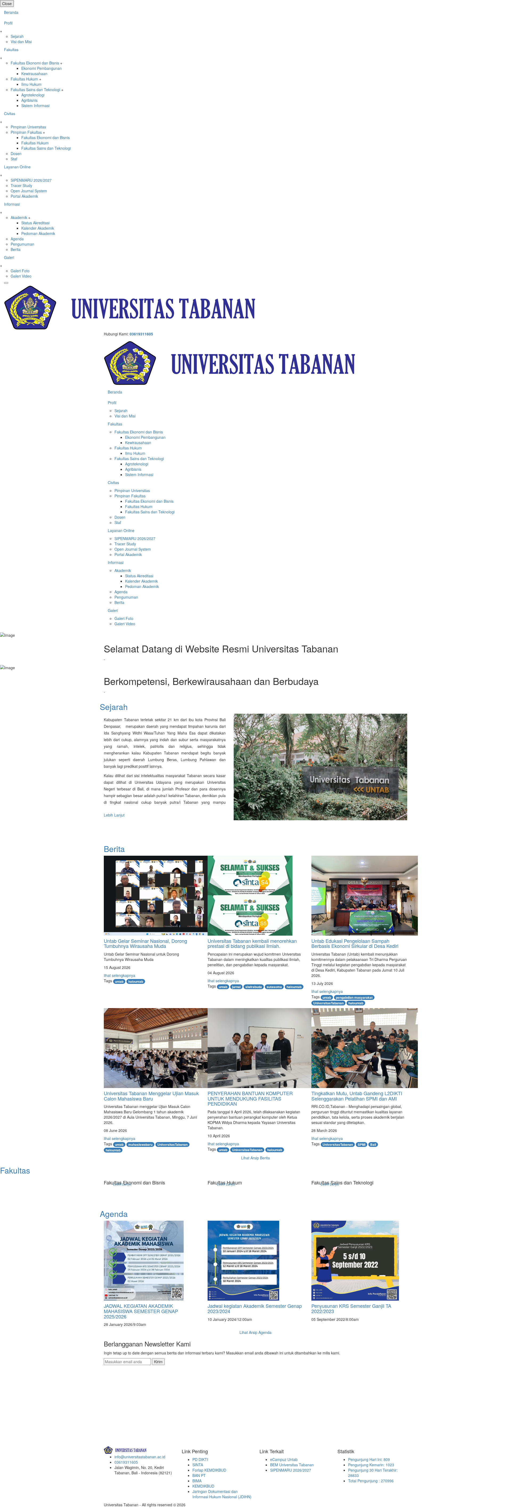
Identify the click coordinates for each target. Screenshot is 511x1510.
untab (119, 981)
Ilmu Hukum (31, 84)
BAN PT (199, 1475)
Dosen (16, 153)
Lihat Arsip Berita (255, 1157)
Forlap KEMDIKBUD (209, 1470)
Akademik (19, 217)
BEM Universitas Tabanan (292, 1464)
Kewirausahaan (34, 73)
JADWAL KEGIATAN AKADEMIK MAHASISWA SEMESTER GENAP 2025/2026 (141, 1311)
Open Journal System (29, 190)
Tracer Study (21, 185)
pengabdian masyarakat (354, 997)
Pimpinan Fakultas (26, 132)
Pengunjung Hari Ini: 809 (369, 1459)
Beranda (11, 12)
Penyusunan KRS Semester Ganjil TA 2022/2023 (351, 1308)
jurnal (236, 986)
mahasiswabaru (140, 1144)
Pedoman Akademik (38, 233)
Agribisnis (29, 100)
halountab (135, 981)
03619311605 (141, 333)
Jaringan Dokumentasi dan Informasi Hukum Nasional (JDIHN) (222, 1494)
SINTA (197, 1464)
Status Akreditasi (35, 222)
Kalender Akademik (37, 228)
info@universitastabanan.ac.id (139, 1456)
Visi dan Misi (21, 41)
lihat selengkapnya (119, 975)
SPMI (361, 1144)
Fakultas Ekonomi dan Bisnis (35, 63)
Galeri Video (21, 276)
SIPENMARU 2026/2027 (31, 180)
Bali (373, 1144)
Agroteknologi (32, 95)
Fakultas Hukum (24, 79)
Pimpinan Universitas (28, 126)
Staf (14, 158)
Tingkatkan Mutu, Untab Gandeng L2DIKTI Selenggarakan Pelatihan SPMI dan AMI (356, 1096)
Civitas (9, 113)
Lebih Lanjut (114, 815)
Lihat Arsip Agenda (255, 1332)
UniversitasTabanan (328, 1003)
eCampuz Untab (284, 1459)
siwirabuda (253, 986)
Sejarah (17, 36)
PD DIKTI (200, 1459)
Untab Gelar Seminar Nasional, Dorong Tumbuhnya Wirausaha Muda (145, 943)
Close (7, 3)
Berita (15, 249)
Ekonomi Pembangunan (41, 68)
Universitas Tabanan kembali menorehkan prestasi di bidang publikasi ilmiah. (252, 943)
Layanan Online (17, 166)
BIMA (196, 1480)
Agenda (17, 238)
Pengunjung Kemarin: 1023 (371, 1464)
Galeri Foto (20, 270)
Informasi (12, 204)
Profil (8, 23)
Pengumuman (22, 244)
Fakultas (11, 49)
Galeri (9, 257)
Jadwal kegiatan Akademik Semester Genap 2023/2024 (255, 1308)
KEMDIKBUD (203, 1486)
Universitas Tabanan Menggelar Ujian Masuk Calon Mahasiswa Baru (151, 1096)
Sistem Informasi (35, 105)
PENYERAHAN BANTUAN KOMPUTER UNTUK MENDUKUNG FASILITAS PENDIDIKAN (250, 1098)
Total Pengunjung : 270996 (371, 1480)
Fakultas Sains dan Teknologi (35, 89)
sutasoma (274, 986)
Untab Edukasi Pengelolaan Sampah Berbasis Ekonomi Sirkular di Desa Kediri (354, 943)
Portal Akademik (24, 196)
